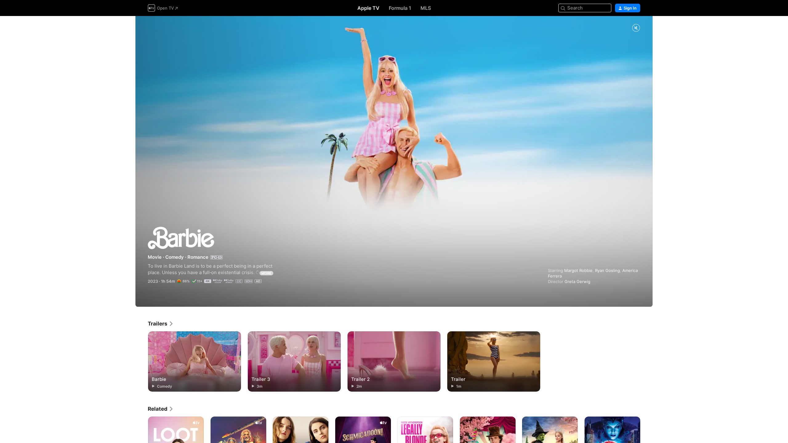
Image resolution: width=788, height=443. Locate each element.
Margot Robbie (578, 270)
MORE (266, 273)
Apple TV (368, 8)
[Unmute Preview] (636, 28)
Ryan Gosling (607, 270)
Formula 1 (400, 8)
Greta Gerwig (577, 281)
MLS (425, 8)
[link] (161, 323)
